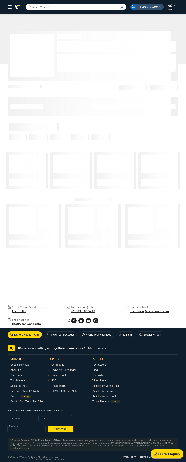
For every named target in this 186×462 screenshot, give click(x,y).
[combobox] (13, 429)
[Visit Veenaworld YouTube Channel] (81, 320)
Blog (95, 370)
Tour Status (99, 364)
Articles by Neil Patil (104, 396)
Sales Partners (19, 385)
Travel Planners (105, 401)
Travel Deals (58, 385)
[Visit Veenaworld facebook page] (74, 320)
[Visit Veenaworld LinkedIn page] (88, 320)
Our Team (16, 375)
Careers (19, 396)
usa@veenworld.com (26, 324)
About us (15, 370)
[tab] (25, 334)
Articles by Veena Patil (105, 385)
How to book (58, 375)
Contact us (57, 364)
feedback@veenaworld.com (149, 311)
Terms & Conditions (149, 456)
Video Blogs (99, 380)
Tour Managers (19, 380)
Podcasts (97, 375)
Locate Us (19, 311)
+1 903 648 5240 (148, 7)
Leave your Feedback (63, 370)
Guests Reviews (19, 364)
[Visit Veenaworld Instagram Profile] (95, 320)
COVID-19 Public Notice (65, 391)
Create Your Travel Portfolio (26, 401)
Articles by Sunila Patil (105, 391)
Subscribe (60, 429)
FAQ (53, 380)
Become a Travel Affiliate (25, 391)
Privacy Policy (129, 456)
